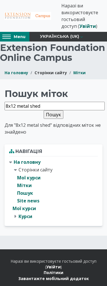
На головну (16, 72)
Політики (53, 272)
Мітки (79, 72)
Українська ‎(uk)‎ (59, 36)
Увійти (87, 26)
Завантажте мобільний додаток (53, 278)
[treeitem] (53, 189)
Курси (25, 216)
